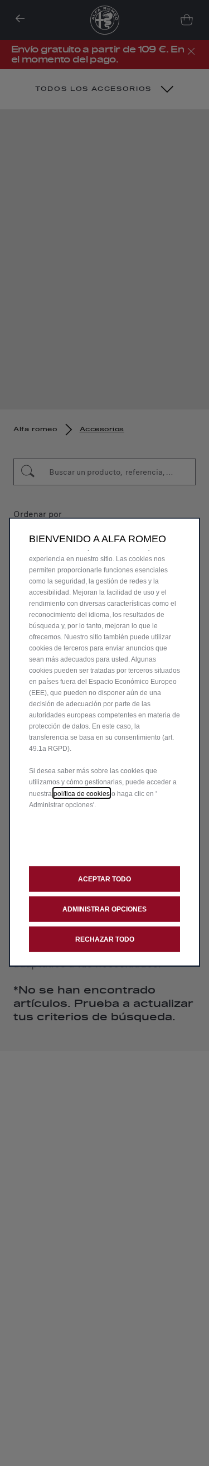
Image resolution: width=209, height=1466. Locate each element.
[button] (104, 909)
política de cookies (82, 793)
